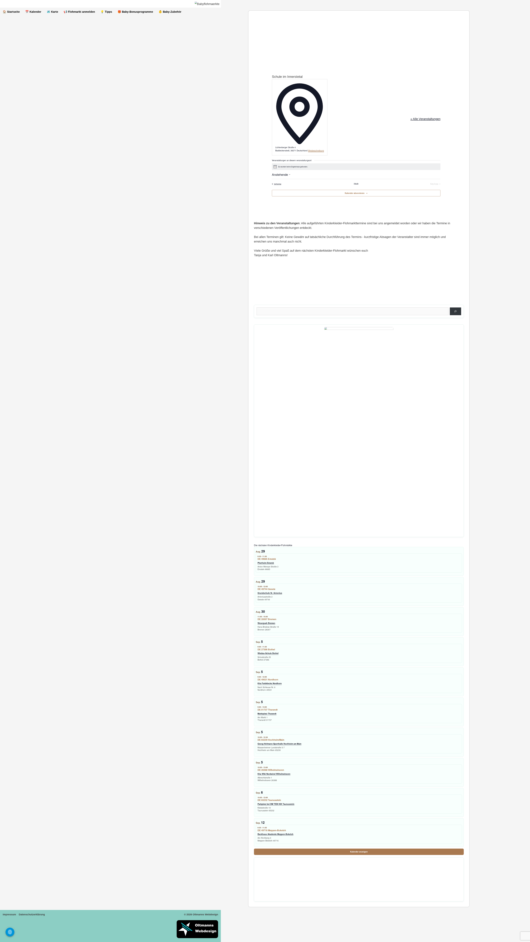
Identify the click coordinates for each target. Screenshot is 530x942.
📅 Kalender (33, 11)
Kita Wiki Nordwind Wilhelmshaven (274, 773)
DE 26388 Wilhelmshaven (271, 769)
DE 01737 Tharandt (268, 709)
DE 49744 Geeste (266, 589)
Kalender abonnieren (355, 193)
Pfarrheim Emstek (266, 562)
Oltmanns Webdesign (205, 914)
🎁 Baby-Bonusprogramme (135, 11)
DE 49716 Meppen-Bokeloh (272, 830)
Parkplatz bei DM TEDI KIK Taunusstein (276, 804)
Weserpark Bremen (266, 623)
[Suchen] (455, 311)
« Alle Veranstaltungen (425, 119)
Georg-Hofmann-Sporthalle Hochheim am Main (279, 743)
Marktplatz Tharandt (267, 713)
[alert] (356, 166)
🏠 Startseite (11, 11)
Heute (356, 183)
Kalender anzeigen (359, 851)
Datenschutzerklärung (32, 914)
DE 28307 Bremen (267, 619)
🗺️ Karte (52, 11)
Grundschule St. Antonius (270, 593)
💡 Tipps (106, 11)
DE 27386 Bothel (266, 649)
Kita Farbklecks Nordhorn (270, 683)
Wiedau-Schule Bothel (268, 653)
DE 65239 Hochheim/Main (271, 739)
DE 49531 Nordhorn (268, 679)
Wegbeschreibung (316, 150)
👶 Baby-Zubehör (170, 11)
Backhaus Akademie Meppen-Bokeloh (275, 834)
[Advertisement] (337, 40)
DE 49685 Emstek (267, 558)
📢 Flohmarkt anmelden (79, 11)
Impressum (9, 914)
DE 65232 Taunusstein (269, 800)
